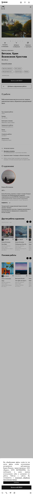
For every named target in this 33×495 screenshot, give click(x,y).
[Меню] (30, 493)
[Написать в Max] (14, 492)
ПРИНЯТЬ (16, 482)
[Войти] (21, 2)
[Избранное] (25, 2)
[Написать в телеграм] (10, 492)
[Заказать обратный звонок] (6, 493)
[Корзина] (29, 2)
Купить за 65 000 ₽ (16, 487)
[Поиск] (2, 493)
